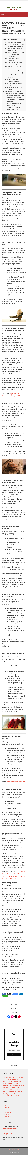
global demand (20, 354)
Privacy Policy (7, 1112)
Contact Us (6, 1107)
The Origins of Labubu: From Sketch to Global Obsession (16, 45)
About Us (5, 1105)
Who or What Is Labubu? (14, 42)
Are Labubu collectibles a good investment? (15, 100)
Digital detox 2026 (16, 394)
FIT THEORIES (14, 7)
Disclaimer (6, 1114)
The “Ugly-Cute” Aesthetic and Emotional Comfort (15, 63)
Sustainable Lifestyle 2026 (11, 396)
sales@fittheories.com (9, 1134)
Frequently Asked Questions (12, 91)
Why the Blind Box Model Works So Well (15, 49)
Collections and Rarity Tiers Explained (15, 68)
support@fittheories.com (10, 1128)
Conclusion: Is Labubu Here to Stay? (16, 88)
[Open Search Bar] (26, 14)
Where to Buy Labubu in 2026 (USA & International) (15, 72)
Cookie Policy (7, 1116)
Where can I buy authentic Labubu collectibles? (14, 108)
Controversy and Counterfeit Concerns (15, 80)
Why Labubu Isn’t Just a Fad (15, 84)
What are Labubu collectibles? (15, 93)
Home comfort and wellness (15, 782)
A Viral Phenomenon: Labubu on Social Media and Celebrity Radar (16, 54)
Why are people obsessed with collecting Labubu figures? (15, 96)
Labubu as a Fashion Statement (13, 59)
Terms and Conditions (9, 1110)
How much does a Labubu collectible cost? (14, 104)
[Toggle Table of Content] (22, 40)
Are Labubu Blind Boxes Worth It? (14, 76)
